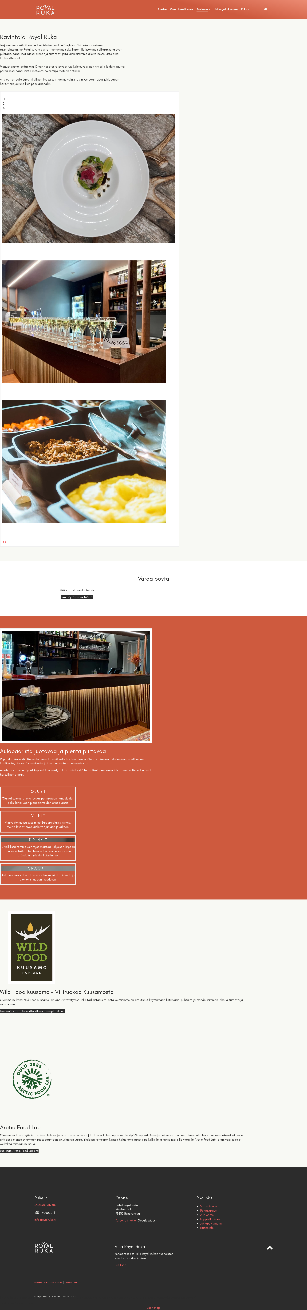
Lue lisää (120, 1265)
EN (265, 8)
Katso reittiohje (125, 1220)
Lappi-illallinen (210, 1219)
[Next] (5, 542)
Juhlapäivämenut (211, 1223)
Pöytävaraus (208, 1210)
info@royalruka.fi (45, 1219)
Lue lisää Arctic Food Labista (19, 1151)
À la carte (207, 1215)
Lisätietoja (154, 1308)
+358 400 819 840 (45, 1205)
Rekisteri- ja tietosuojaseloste (48, 1282)
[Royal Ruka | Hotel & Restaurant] (56, 9)
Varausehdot (71, 1282)
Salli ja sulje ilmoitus (12, 1302)
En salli (31, 1302)
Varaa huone (208, 1206)
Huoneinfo (207, 1228)
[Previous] (3, 542)
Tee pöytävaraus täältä (77, 597)
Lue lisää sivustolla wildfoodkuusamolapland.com (32, 1011)
